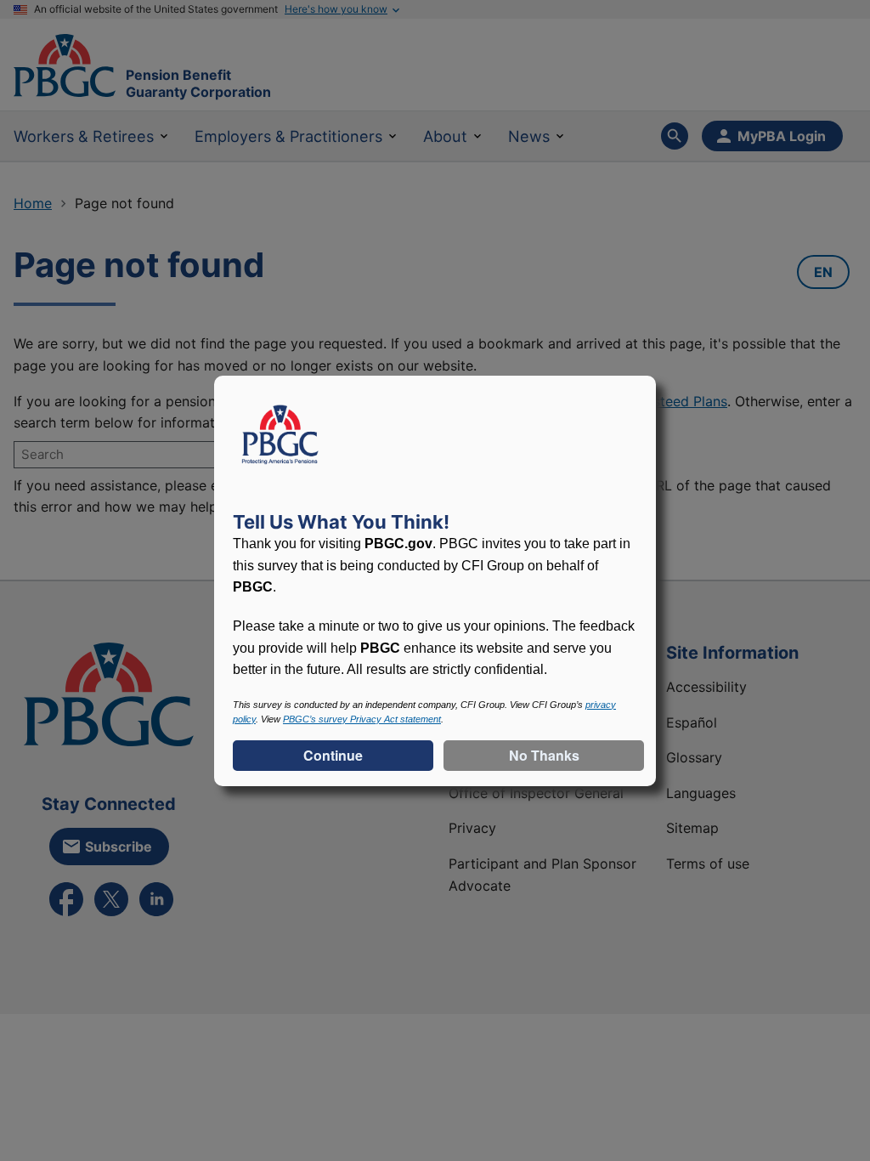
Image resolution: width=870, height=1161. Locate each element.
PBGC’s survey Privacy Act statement (362, 719)
